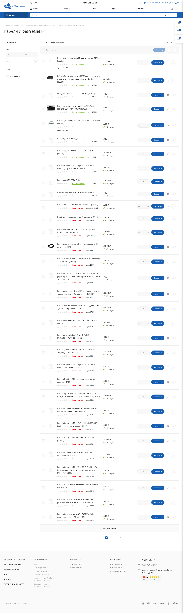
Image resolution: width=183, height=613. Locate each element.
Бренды (7, 579)
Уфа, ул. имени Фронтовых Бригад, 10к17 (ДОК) (161, 3)
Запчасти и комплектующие (36, 25)
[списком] (171, 42)
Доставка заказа (12, 564)
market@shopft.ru (149, 565)
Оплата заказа (11, 569)
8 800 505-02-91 (90, 2)
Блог (6, 574)
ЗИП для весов (57, 25)
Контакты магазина (41, 574)
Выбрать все (51, 50)
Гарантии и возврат (14, 584)
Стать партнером (40, 567)
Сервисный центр (40, 571)
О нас (36, 564)
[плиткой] (167, 42)
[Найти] (174, 15)
